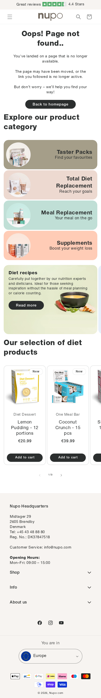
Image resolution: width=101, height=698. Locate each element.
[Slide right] (61, 475)
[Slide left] (39, 475)
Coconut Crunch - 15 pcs (68, 428)
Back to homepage (50, 104)
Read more (26, 305)
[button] (9, 16)
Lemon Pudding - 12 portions (24, 428)
